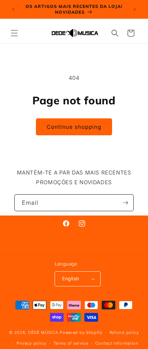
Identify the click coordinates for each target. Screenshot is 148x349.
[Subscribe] (125, 202)
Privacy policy (31, 343)
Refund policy (124, 332)
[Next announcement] (135, 9)
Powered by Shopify (81, 332)
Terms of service (71, 343)
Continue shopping (74, 126)
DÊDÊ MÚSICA (43, 332)
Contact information (116, 343)
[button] (14, 33)
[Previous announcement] (13, 9)
